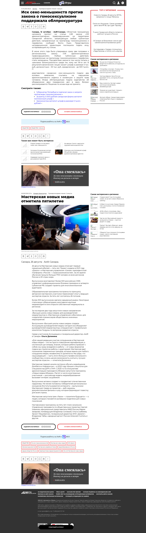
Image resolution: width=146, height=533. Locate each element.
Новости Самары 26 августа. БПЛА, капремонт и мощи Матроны (108, 16)
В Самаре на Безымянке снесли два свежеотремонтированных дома (108, 42)
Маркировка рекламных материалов (50, 496)
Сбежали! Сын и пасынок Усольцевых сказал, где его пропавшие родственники (112, 234)
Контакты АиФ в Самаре (104, 494)
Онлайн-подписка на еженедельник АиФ (97, 492)
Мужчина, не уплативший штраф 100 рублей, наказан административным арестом (75, 152)
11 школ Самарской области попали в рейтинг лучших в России (107, 33)
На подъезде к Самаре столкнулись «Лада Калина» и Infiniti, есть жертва (107, 50)
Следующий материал (56, 527)
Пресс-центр (60, 492)
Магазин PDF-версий (74, 492)
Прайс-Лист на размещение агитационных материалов (75, 494)
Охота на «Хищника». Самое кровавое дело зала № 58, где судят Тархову (107, 24)
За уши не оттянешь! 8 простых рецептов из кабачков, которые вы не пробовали (112, 63)
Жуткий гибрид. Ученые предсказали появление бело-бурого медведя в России (112, 99)
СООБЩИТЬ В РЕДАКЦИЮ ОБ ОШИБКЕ (77, 496)
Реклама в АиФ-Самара (46, 494)
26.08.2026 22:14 (26, 193)
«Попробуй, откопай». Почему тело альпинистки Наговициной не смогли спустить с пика (111, 70)
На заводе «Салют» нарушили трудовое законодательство (74, 144)
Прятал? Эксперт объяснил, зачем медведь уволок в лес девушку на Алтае (111, 227)
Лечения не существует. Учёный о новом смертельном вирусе (111, 91)
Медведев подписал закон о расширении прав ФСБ (39, 158)
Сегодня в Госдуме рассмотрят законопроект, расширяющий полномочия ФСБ (40, 152)
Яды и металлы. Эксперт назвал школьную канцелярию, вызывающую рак (110, 84)
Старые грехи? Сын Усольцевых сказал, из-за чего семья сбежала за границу (112, 198)
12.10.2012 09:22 (26, 9)
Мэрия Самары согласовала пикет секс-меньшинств (39, 144)
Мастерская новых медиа (29, 251)
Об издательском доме (46, 492)
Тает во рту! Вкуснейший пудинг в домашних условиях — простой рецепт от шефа (111, 219)
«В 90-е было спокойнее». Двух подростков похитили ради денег (111, 212)
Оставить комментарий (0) (73, 111)
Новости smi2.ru (28, 187)
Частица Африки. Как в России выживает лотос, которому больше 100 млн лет (111, 77)
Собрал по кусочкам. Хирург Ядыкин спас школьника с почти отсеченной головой (112, 205)
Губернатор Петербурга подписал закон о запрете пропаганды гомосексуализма (58, 93)
